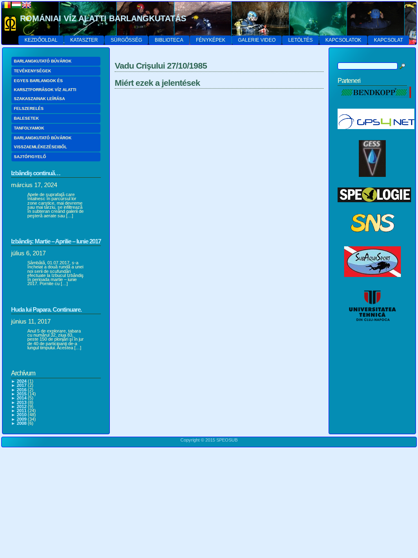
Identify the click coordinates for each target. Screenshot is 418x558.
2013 (22, 402)
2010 (22, 414)
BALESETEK (26, 118)
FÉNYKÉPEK (210, 40)
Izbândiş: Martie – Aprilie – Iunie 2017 (56, 241)
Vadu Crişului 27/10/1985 (161, 65)
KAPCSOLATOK (343, 40)
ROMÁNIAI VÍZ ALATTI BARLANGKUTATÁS (103, 18)
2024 (22, 381)
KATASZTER (84, 40)
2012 (22, 406)
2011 (22, 410)
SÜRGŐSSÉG (126, 40)
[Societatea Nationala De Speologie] (372, 240)
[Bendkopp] (374, 102)
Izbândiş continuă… (35, 173)
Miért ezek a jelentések (157, 82)
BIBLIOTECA (169, 40)
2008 (22, 423)
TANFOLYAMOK (29, 128)
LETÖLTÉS (300, 40)
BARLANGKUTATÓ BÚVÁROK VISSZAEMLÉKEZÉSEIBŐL (42, 142)
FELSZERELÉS (29, 108)
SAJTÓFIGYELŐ (30, 156)
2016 (22, 389)
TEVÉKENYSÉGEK (32, 71)
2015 (22, 393)
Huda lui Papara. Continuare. (46, 309)
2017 (22, 385)
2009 (22, 419)
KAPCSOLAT (388, 40)
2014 (22, 397)
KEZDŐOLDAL (41, 40)
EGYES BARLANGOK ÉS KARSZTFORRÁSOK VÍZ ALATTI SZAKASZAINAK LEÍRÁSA (45, 89)
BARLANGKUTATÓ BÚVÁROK (42, 61)
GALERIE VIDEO (257, 40)
